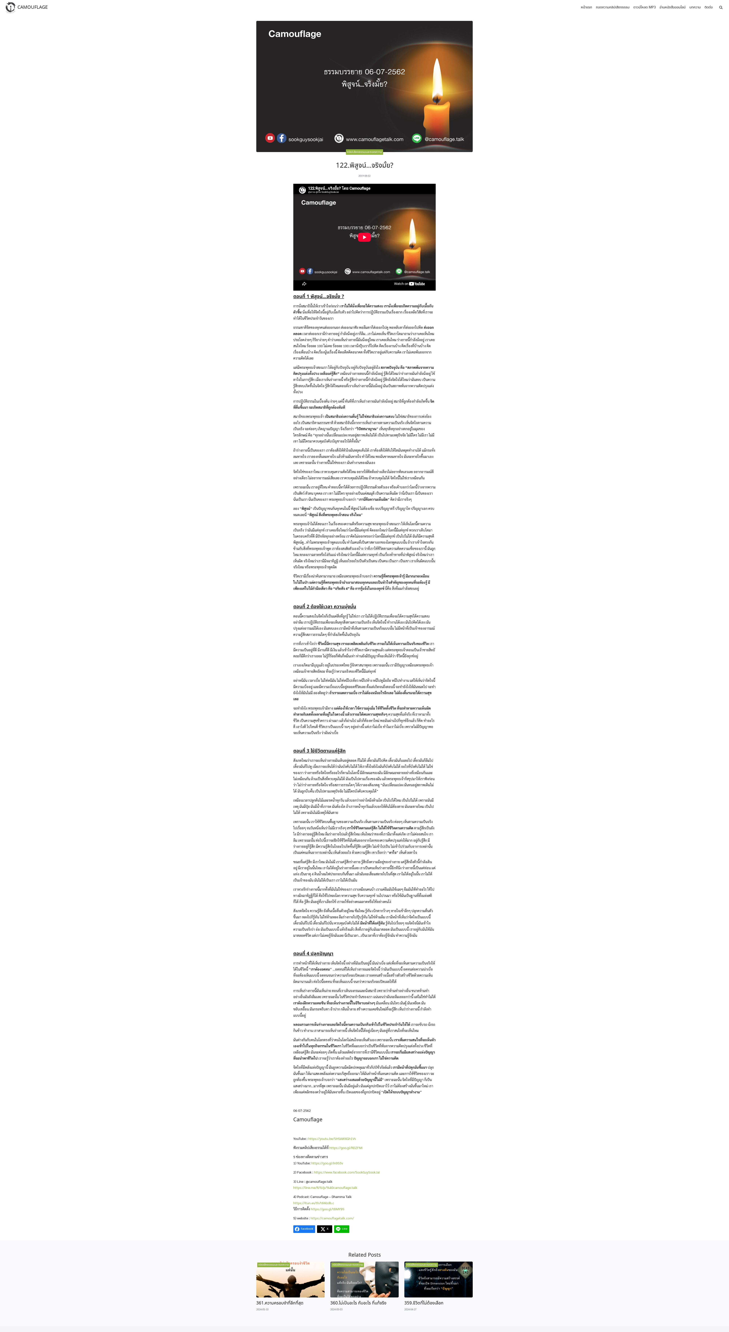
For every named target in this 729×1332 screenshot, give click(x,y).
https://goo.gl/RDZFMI (346, 1147)
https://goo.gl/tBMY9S (327, 1209)
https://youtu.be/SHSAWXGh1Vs (332, 1138)
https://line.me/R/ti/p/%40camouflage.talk (325, 1187)
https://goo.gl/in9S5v (327, 1163)
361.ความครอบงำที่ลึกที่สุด (279, 1303)
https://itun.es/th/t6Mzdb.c (313, 1203)
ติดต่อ (709, 7)
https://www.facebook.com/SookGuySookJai (347, 1172)
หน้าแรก (586, 7)
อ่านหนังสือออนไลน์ (673, 7)
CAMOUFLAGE (32, 7)
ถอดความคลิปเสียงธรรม (613, 7)
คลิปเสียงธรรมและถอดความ (364, 152)
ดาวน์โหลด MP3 (644, 7)
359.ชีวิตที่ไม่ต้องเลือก (423, 1303)
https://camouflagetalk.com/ (332, 1218)
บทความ (695, 7)
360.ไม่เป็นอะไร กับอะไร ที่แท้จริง (358, 1303)
